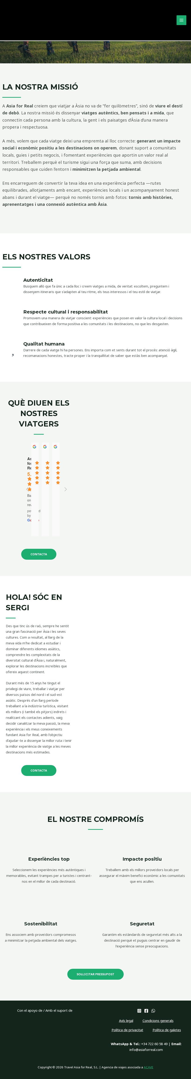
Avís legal (126, 1020)
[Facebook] (146, 1011)
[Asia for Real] (21, 19)
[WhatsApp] (153, 1011)
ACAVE (148, 1067)
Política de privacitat (127, 1029)
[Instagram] (139, 1011)
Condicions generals (158, 1020)
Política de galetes (167, 1029)
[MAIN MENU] (181, 20)
